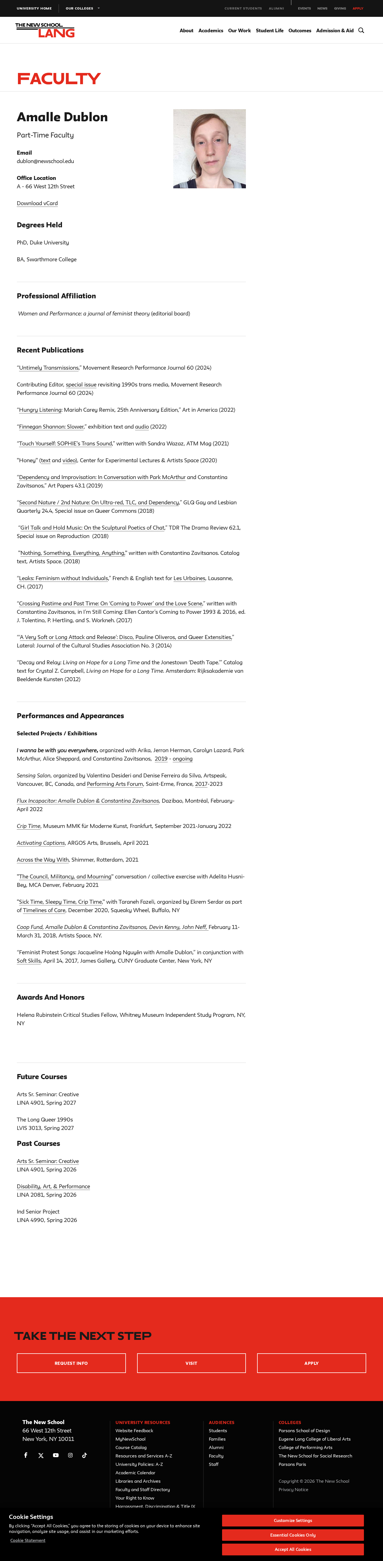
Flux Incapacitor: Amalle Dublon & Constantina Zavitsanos (88, 801)
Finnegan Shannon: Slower (51, 427)
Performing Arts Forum (115, 784)
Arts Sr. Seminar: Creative (48, 1161)
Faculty (216, 1455)
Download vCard (37, 203)
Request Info (71, 1363)
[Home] (50, 30)
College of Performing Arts (306, 1447)
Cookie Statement (27, 1540)
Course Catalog (131, 1447)
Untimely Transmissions (49, 368)
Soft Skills (29, 961)
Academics (211, 30)
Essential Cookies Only (293, 1535)
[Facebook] (25, 1455)
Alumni (276, 8)
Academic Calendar (135, 1472)
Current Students (243, 8)
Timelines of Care (44, 910)
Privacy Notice (293, 1489)
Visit (191, 1363)
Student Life (269, 30)
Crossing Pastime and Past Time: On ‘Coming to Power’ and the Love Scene (110, 603)
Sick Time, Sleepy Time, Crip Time (60, 902)
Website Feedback (134, 1430)
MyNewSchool (131, 1438)
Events (304, 8)
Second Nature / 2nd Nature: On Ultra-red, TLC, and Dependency (99, 502)
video (69, 460)
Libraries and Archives (138, 1481)
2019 (161, 759)
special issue (81, 384)
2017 (201, 784)
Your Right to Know (135, 1497)
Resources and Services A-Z (144, 1455)
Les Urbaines (189, 578)
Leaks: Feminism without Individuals (63, 578)
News (322, 8)
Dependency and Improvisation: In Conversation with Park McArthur (102, 477)
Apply (358, 8)
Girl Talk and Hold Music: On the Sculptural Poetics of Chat (92, 528)
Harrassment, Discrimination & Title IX (155, 1506)
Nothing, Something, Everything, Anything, (72, 553)
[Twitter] (40, 1455)
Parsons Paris (292, 1464)
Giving (340, 8)
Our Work (239, 30)
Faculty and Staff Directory (143, 1489)
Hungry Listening (40, 410)
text (45, 460)
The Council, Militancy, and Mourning (65, 876)
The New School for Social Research (315, 1455)
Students (218, 1430)
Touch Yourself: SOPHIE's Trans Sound (65, 443)
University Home (34, 8)
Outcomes (300, 30)
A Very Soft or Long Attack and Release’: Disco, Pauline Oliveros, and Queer (112, 637)
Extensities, (218, 637)
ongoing (183, 759)
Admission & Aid (335, 30)
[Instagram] (70, 1455)
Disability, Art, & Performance (53, 1186)
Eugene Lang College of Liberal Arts (315, 1438)
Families (217, 1438)
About (186, 30)
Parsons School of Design (304, 1430)
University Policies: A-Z (139, 1464)
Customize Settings (293, 1520)
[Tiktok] (84, 1455)
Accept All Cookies (293, 1549)
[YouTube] (55, 1455)
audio (142, 427)
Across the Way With (43, 860)
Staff (213, 1464)
